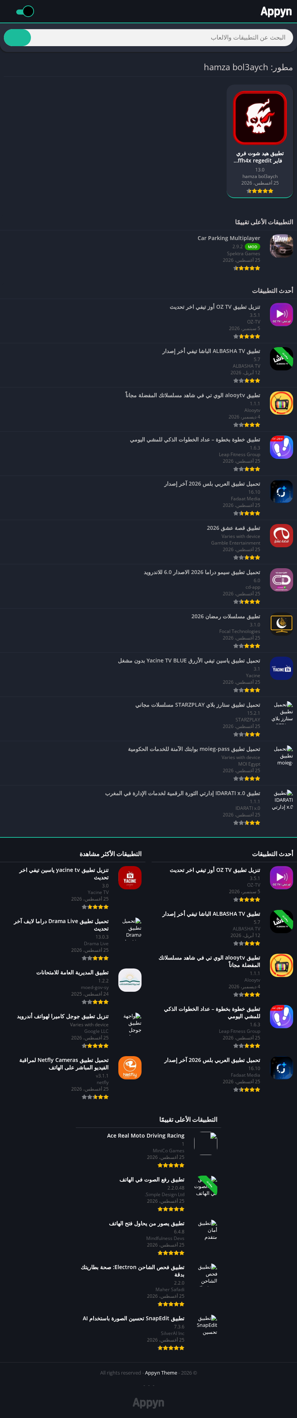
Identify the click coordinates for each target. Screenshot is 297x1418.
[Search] (17, 37)
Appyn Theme (161, 1372)
